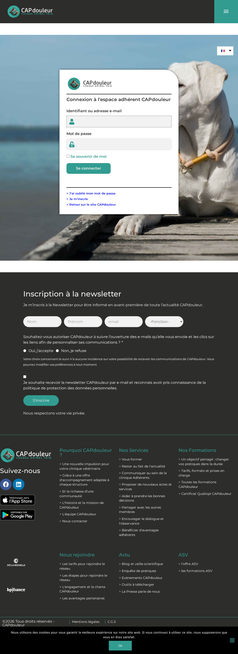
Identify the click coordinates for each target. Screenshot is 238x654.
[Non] (232, 640)
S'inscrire (41, 400)
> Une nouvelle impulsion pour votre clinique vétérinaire (84, 466)
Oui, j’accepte (41, 350)
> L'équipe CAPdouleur (78, 514)
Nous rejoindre (77, 555)
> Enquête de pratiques (137, 571)
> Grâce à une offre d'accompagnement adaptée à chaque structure (84, 479)
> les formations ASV (195, 571)
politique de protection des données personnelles (69, 388)
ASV (183, 555)
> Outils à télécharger (136, 584)
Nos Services (133, 450)
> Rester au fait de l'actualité (142, 466)
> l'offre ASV (188, 564)
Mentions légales (85, 622)
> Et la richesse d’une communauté (76, 493)
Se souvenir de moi (88, 156)
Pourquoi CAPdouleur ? (86, 452)
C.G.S (112, 622)
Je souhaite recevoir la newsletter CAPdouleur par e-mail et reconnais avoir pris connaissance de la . (114, 385)
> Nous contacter (73, 521)
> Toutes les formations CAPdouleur (197, 484)
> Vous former (130, 459)
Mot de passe (79, 133)
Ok (120, 645)
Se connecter (88, 168)
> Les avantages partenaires (82, 598)
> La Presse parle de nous (139, 591)
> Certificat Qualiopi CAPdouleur (204, 494)
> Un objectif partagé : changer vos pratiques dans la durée (203, 461)
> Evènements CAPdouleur (140, 578)
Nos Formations (197, 450)
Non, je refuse (73, 350)
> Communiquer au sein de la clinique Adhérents (143, 475)
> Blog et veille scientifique (141, 564)
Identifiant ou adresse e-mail (94, 111)
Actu (124, 555)
